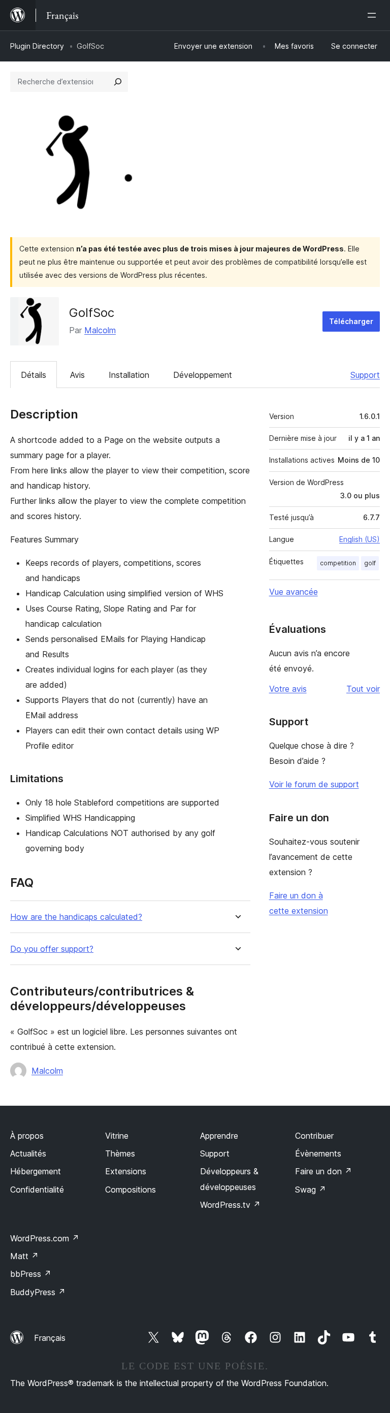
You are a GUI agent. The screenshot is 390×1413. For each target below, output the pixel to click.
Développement (202, 375)
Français (50, 1338)
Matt (24, 1256)
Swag (310, 1189)
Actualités (28, 1153)
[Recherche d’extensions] (118, 82)
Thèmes (120, 1153)
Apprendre (219, 1136)
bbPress (30, 1274)
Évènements (318, 1153)
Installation (129, 375)
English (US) (359, 539)
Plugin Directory (37, 46)
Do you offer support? (51, 949)
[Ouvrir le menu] (374, 15)
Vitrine (116, 1136)
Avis (77, 375)
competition (338, 563)
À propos (27, 1136)
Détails (33, 375)
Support (365, 375)
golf (370, 563)
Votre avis (288, 689)
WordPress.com (44, 1238)
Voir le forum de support (314, 784)
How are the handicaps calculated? (76, 917)
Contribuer (314, 1136)
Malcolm (100, 330)
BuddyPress (38, 1292)
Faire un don (323, 1171)
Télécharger (351, 321)
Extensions (125, 1171)
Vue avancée (293, 592)
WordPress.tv (230, 1205)
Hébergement (35, 1171)
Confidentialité (37, 1189)
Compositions (130, 1189)
